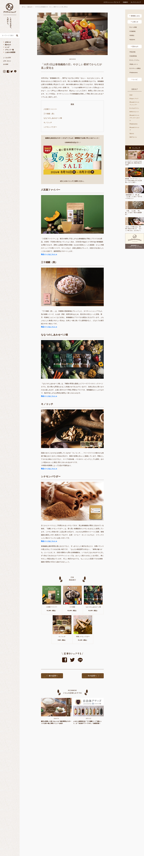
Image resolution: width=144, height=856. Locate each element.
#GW (131, 95)
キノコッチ (48, 122)
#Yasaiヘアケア (134, 98)
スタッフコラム (134, 60)
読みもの (8, 44)
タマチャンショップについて (112, 2)
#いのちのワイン (134, 108)
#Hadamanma (133, 124)
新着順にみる (135, 16)
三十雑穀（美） (49, 114)
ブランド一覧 (9, 50)
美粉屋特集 (133, 56)
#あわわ (132, 133)
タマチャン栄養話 (135, 68)
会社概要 (5, 64)
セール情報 (133, 27)
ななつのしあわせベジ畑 (53, 118)
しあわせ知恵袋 (10, 52)
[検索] (17, 35)
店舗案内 (125, 2)
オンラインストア (136, 2)
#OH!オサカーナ (134, 111)
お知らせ (8, 42)
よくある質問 (7, 57)
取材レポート (134, 64)
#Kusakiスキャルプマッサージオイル (135, 118)
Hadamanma (134, 72)
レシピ (7, 47)
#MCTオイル (133, 137)
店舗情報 (132, 31)
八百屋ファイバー (50, 109)
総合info (132, 39)
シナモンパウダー (50, 127)
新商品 (132, 35)
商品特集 (132, 52)
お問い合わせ (7, 61)
